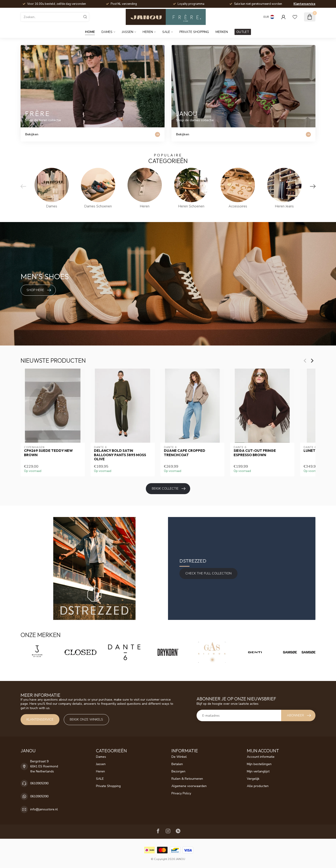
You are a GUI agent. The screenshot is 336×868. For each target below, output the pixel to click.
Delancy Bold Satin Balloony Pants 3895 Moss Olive (120, 455)
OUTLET (242, 32)
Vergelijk (253, 779)
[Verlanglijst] (295, 16)
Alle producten (258, 786)
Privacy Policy (181, 793)
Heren (148, 32)
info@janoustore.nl (44, 809)
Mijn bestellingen (259, 764)
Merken (222, 32)
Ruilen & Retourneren (187, 779)
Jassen (127, 32)
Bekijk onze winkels (86, 719)
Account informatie (261, 757)
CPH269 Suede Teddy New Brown (48, 453)
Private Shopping (194, 32)
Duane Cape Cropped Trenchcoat (184, 453)
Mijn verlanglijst (258, 771)
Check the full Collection (208, 573)
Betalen (177, 764)
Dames (106, 32)
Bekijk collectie (165, 488)
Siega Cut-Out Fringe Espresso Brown (255, 453)
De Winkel (179, 757)
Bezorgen (178, 771)
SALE (166, 32)
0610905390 (39, 783)
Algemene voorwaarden (189, 786)
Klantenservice (304, 4)
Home (90, 32)
